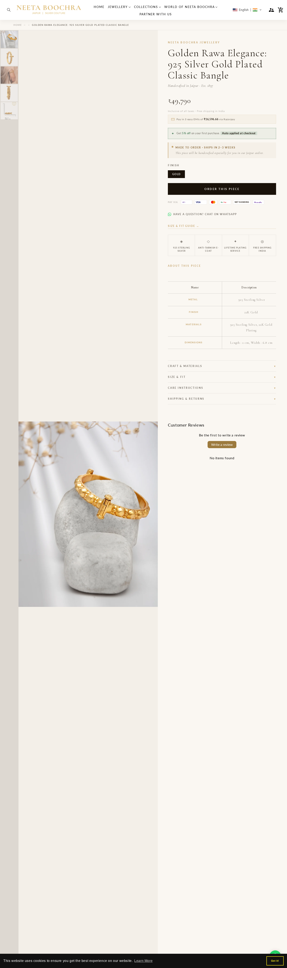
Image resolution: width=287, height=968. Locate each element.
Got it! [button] (275, 960)
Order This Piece (222, 189)
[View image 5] (9, 110)
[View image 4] (9, 92)
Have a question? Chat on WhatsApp (205, 214)
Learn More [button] (143, 961)
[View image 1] (9, 39)
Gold (176, 174)
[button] (8, 9)
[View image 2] (9, 57)
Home (17, 24)
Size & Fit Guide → (183, 226)
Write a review (222, 444)
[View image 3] (9, 75)
